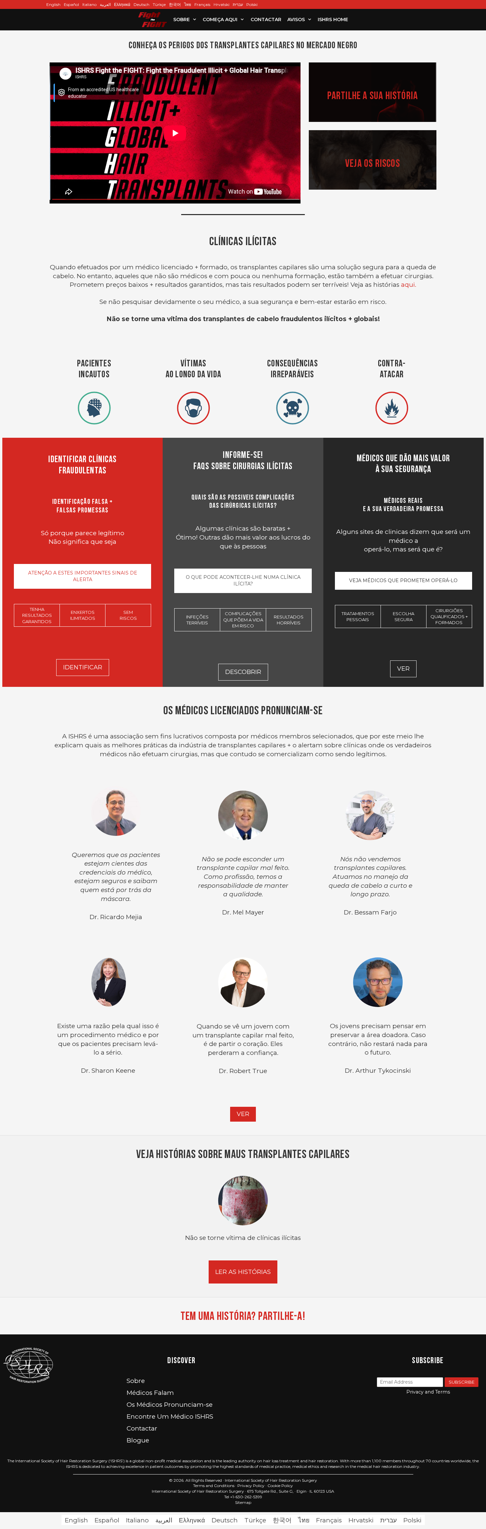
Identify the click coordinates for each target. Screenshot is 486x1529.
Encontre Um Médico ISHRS (170, 1416)
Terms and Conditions (213, 1485)
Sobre (181, 19)
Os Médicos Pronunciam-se (170, 1404)
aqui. (407, 284)
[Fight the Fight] (152, 19)
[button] (195, 19)
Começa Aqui (220, 19)
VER (243, 1114)
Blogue (138, 1440)
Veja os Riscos (372, 163)
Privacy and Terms (428, 1392)
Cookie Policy (280, 1485)
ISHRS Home (333, 19)
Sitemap (243, 1502)
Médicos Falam (150, 1393)
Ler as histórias (243, 1272)
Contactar (266, 19)
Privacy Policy (250, 1485)
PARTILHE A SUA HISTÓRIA (372, 95)
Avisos (296, 19)
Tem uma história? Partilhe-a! (243, 1316)
